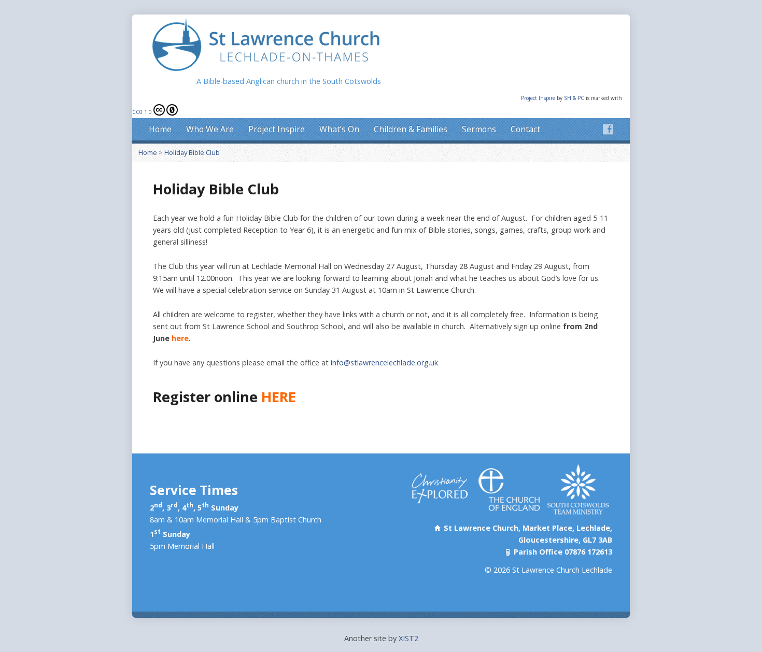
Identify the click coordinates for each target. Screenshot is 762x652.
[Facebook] (608, 129)
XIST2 (408, 638)
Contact (525, 129)
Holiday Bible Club (192, 152)
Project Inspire (539, 98)
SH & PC (575, 98)
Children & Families (410, 129)
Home (160, 129)
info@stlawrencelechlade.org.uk (384, 362)
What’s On (339, 129)
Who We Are (210, 129)
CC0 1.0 (142, 112)
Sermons (479, 129)
